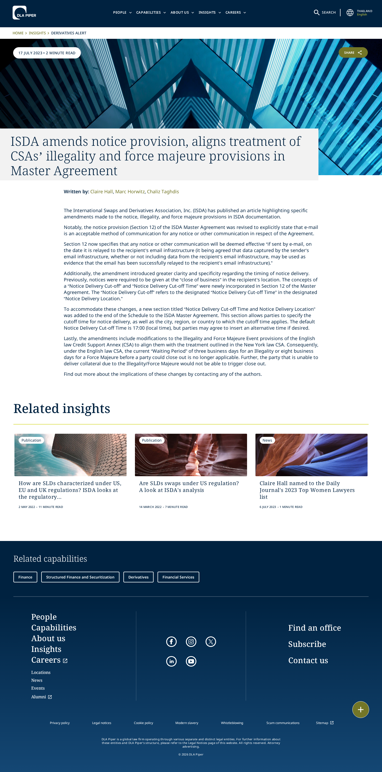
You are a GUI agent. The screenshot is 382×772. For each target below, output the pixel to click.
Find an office (314, 627)
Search (329, 12)
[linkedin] (171, 661)
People (120, 12)
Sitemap (322, 723)
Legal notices (101, 723)
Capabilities (148, 12)
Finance (25, 577)
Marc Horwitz (130, 191)
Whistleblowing (232, 723)
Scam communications (283, 723)
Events (38, 688)
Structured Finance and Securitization (80, 577)
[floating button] (360, 709)
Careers (233, 12)
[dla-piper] (26, 12)
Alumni (38, 697)
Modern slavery (186, 723)
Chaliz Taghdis (163, 191)
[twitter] (211, 641)
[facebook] (171, 641)
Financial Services (178, 577)
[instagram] (191, 641)
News (36, 680)
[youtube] (191, 661)
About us (180, 12)
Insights (207, 12)
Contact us (308, 660)
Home (18, 32)
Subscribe (307, 644)
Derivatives (138, 577)
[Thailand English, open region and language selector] (350, 12)
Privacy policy (60, 723)
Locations (40, 672)
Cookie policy (143, 723)
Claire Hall (101, 191)
